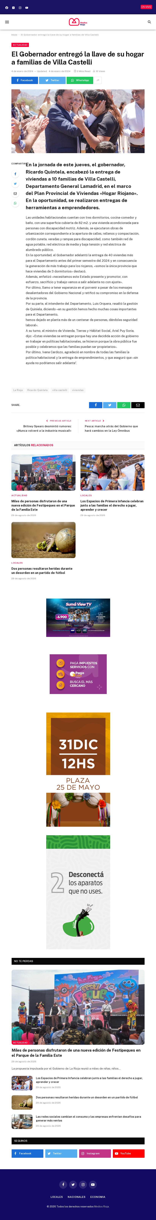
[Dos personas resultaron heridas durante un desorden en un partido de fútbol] (43, 540)
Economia (97, 1197)
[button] (7, 22)
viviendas (78, 390)
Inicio (14, 34)
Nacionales (77, 1197)
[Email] (15, 193)
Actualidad (20, 45)
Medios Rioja (101, 1206)
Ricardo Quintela (37, 390)
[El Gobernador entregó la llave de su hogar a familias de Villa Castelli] (78, 121)
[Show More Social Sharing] (98, 80)
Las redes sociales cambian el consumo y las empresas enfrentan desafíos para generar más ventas (88, 1118)
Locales (86, 495)
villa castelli (59, 390)
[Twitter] (15, 183)
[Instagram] (20, 8)
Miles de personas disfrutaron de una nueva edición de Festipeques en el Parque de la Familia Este (43, 505)
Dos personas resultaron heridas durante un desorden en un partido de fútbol (41, 571)
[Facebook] (7, 8)
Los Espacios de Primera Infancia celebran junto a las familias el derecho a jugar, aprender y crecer (111, 505)
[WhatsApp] (15, 203)
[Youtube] (26, 8)
